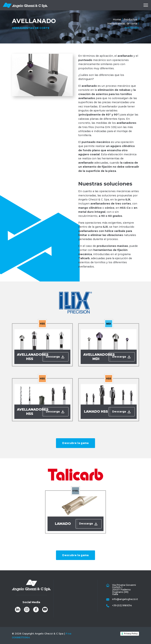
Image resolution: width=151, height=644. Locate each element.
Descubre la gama (75, 443)
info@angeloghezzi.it (125, 599)
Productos (130, 19)
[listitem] (17, 609)
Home (117, 19)
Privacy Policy (131, 633)
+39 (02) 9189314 (122, 605)
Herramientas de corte (122, 23)
